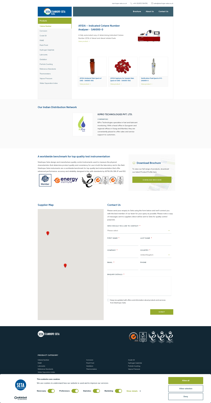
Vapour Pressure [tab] (46, 78)
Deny (186, 396)
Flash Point (90, 363)
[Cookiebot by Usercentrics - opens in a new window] (20, 398)
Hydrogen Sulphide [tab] (47, 50)
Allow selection (185, 389)
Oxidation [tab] (43, 59)
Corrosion (89, 360)
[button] (47, 233)
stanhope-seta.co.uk (119, 3)
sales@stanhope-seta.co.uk (163, 3)
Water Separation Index (46, 372)
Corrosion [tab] (43, 31)
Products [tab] (43, 21)
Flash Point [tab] (44, 45)
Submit (162, 312)
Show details (132, 391)
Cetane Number (43, 360)
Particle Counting (134, 366)
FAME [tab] (42, 40)
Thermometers (91, 369)
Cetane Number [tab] (45, 26)
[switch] (75, 391)
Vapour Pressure (134, 369)
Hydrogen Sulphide (135, 363)
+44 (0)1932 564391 (140, 3)
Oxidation (89, 366)
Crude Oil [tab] (43, 36)
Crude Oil (131, 360)
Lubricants (41, 366)
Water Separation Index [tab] (49, 83)
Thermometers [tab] (45, 74)
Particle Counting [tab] (46, 64)
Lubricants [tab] (43, 55)
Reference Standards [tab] (48, 69)
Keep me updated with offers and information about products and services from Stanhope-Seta (138, 301)
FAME (40, 363)
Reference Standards (45, 369)
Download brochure (152, 180)
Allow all (185, 380)
